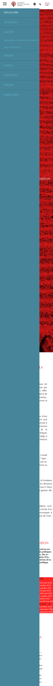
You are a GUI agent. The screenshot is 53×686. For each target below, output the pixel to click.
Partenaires (11, 94)
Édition (9, 85)
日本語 (47, 5)
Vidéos (8, 65)
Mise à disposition (12, 47)
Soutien (9, 32)
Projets (9, 55)
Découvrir (11, 12)
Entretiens (11, 75)
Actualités (10, 22)
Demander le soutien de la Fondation (21, 40)
